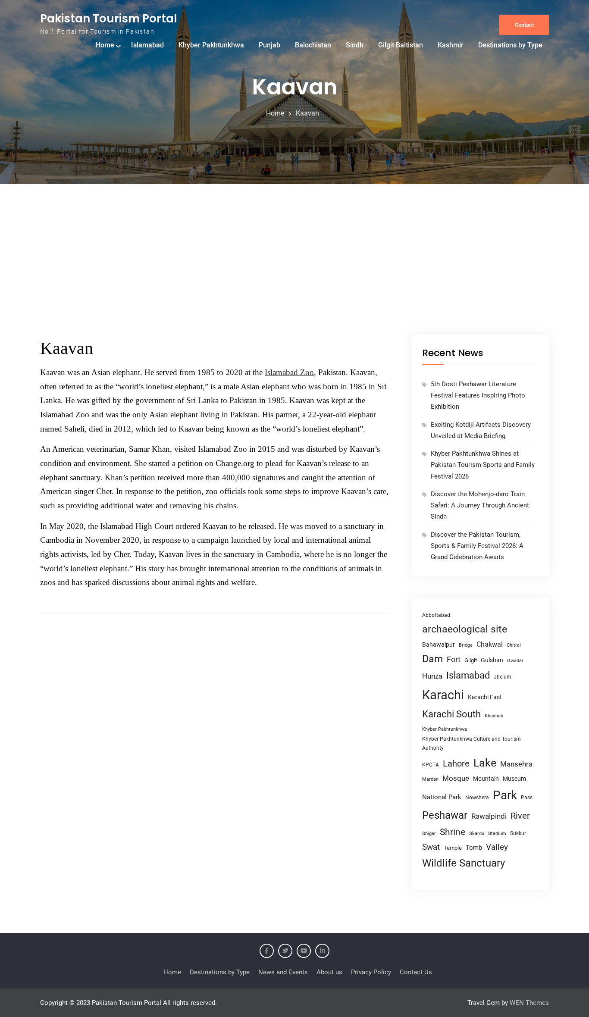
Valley (497, 847)
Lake (484, 763)
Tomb (474, 847)
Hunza (432, 676)
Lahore (456, 763)
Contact (524, 25)
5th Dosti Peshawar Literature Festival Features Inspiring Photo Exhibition (478, 395)
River (520, 816)
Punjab (269, 45)
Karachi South (451, 714)
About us (329, 972)
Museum (514, 778)
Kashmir (451, 45)
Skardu (476, 833)
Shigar (429, 833)
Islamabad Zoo (289, 372)
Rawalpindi (489, 816)
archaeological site (464, 629)
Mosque (455, 778)
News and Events (283, 972)
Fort (454, 659)
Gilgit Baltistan (400, 45)
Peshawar (444, 815)
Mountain (486, 778)
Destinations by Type (510, 45)
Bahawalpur (438, 644)
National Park (441, 797)
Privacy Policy (371, 972)
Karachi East (485, 697)
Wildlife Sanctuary (463, 863)
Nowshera (477, 797)
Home (105, 45)
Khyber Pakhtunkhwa (211, 45)
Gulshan (492, 660)
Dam (432, 659)
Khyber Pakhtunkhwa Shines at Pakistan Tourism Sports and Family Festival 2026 (483, 465)
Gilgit (470, 660)
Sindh (354, 45)
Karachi (443, 695)
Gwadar (515, 660)
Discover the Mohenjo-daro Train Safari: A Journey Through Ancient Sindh (480, 505)
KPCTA (430, 765)
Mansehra (516, 764)
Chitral (514, 645)
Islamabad (147, 45)
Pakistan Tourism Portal (108, 18)
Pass (527, 798)
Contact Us (416, 972)
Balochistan (313, 45)
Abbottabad (436, 615)
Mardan (430, 779)
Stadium (497, 833)
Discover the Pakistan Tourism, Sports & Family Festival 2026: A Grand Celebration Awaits (477, 546)
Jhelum (502, 677)
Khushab (494, 716)
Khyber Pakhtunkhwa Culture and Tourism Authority (471, 743)
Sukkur (518, 833)
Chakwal (489, 644)
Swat (431, 847)
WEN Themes (529, 1003)
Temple (453, 848)
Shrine (452, 832)
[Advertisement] (294, 270)
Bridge (466, 645)
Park (505, 795)
